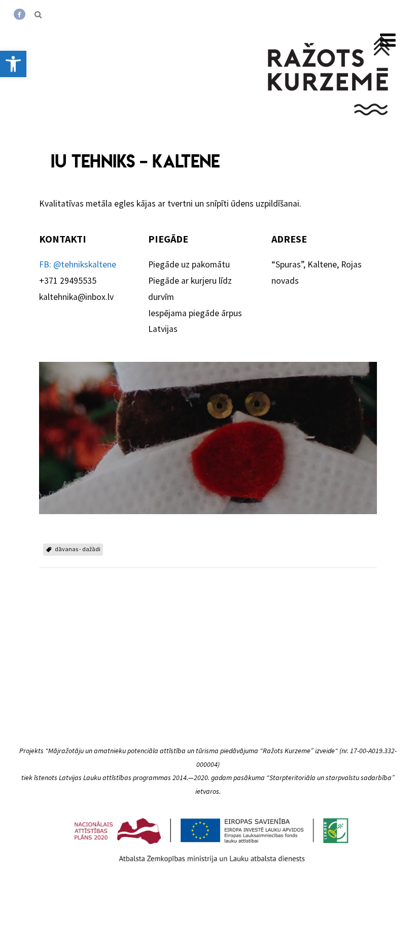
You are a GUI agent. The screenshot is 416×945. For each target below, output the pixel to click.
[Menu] (388, 40)
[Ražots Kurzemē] (330, 128)
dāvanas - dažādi (77, 549)
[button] (13, 64)
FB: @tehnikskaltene (77, 264)
